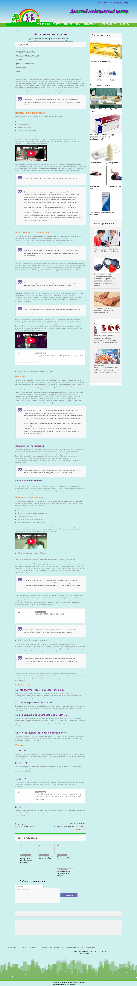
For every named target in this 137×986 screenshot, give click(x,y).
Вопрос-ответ (20, 68)
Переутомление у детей (64, 857)
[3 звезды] (19, 826)
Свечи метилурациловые (100, 61)
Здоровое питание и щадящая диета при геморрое (63, 873)
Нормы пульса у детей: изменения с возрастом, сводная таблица (104, 310)
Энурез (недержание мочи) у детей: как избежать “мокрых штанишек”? (27, 859)
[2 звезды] (18, 826)
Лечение (18, 60)
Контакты (124, 24)
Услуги (56, 24)
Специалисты (90, 24)
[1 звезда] (16, 826)
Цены (77, 24)
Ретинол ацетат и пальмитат (101, 85)
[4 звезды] (21, 826)
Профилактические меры (25, 64)
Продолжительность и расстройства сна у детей (59, 355)
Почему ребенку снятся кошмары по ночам (46, 858)
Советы (18, 72)
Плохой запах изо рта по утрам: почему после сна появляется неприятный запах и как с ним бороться (58, 796)
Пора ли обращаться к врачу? (27, 55)
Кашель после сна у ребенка (49, 614)
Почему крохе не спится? (25, 51)
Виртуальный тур (109, 24)
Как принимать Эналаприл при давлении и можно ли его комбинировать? (102, 137)
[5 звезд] (23, 826)
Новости (68, 24)
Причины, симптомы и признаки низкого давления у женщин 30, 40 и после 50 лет (106, 249)
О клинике (45, 24)
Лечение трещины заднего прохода (104, 163)
